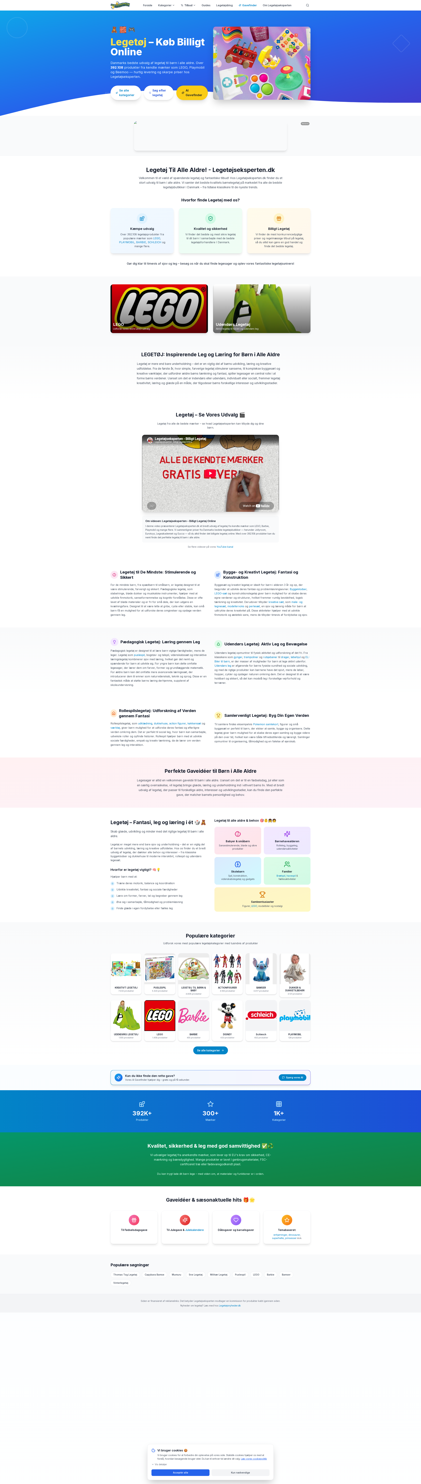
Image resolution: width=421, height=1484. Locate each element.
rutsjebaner (270, 657)
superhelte (278, 1238)
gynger (238, 657)
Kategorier (165, 5)
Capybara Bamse (154, 1274)
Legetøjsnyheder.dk (230, 1305)
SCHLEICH (154, 242)
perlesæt (254, 606)
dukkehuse (161, 723)
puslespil (139, 655)
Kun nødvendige (240, 1472)
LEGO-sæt (220, 593)
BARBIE (141, 242)
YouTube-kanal (225, 546)
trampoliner (251, 657)
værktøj (115, 727)
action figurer (177, 723)
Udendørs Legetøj (241, 644)
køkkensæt (194, 723)
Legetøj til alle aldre (229, 820)
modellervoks (235, 606)
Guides (206, 5)
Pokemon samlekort (265, 724)
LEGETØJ (152, 354)
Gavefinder (249, 5)
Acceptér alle (180, 1472)
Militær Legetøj (218, 1274)
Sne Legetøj (196, 1274)
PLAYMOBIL (127, 242)
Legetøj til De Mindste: (142, 572)
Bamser (286, 1274)
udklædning (145, 723)
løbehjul (296, 657)
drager (285, 657)
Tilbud (188, 5)
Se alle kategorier (126, 93)
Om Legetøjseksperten (277, 5)
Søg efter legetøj (159, 93)
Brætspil (281, 875)
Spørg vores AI (294, 1077)
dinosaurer (294, 1234)
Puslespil (240, 1274)
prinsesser (291, 1238)
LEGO (156, 238)
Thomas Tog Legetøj (125, 1274)
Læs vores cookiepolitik (254, 1458)
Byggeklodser (298, 589)
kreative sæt (276, 602)
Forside (147, 5)
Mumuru (176, 1274)
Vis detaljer (161, 1464)
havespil (291, 875)
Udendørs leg (222, 665)
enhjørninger (280, 1234)
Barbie (270, 1274)
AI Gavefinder (194, 93)
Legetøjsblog (224, 5)
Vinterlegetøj (120, 1282)
